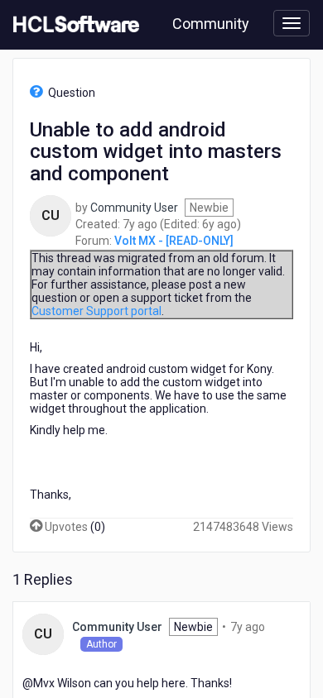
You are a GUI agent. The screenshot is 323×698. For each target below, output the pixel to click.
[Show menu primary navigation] (291, 23)
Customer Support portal (96, 311)
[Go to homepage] (73, 25)
